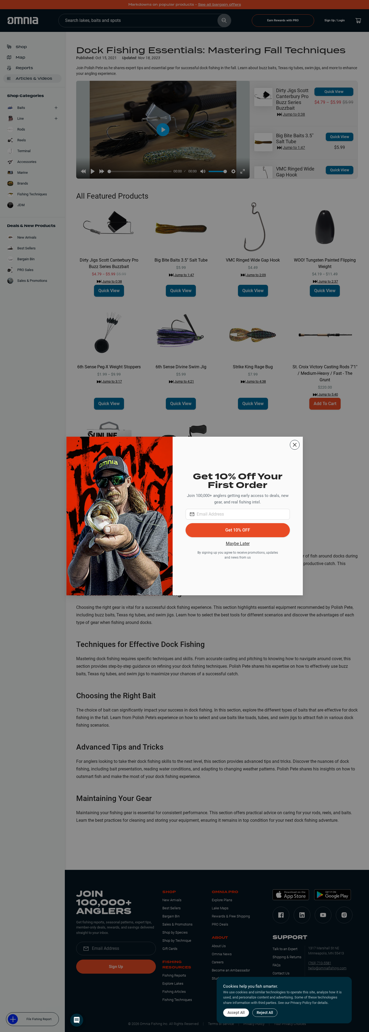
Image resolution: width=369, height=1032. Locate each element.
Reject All (265, 1012)
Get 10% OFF (237, 530)
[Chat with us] (76, 1020)
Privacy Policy (300, 1003)
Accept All (236, 1012)
